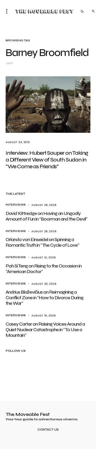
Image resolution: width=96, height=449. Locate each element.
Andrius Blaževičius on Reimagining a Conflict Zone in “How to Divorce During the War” (44, 297)
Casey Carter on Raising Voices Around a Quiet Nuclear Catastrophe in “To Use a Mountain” (45, 329)
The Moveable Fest (44, 11)
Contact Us (48, 429)
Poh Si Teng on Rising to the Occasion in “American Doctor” (44, 268)
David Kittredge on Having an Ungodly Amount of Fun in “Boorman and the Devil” (46, 216)
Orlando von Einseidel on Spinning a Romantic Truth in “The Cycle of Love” (42, 242)
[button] (8, 11)
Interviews (16, 204)
